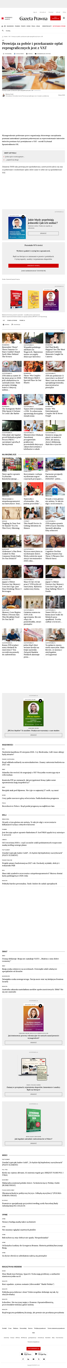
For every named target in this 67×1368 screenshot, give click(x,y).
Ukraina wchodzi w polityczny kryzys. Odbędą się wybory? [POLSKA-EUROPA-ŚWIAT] (32, 1194)
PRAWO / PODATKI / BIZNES (34, 1085)
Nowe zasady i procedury (33, 1136)
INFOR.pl (18, 1337)
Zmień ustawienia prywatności (56, 1328)
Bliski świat (5, 1180)
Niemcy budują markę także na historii (19, 1222)
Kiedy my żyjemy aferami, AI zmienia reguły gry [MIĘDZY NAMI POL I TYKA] (32, 1174)
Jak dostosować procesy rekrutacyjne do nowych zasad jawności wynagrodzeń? (33, 1037)
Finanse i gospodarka (8, 759)
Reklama (15, 1328)
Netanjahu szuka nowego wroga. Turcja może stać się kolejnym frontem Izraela (32, 980)
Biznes (4, 795)
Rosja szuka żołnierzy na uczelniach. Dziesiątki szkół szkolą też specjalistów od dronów (29, 970)
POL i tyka (5, 1169)
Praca (4, 803)
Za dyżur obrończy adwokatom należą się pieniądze (24, 1256)
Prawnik (4, 829)
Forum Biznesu (59, 1337)
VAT (9, 36)
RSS (33, 1333)
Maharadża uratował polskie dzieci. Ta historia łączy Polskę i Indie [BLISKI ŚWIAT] (31, 1184)
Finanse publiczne (7, 860)
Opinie (3, 1218)
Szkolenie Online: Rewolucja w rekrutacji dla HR (33, 1033)
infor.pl (58, 12)
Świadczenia (5, 819)
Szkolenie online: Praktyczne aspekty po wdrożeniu (40, 227)
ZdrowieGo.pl (41, 1337)
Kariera (30, 1328)
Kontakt (4, 1328)
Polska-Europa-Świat (8, 1190)
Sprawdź (43, 233)
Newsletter (48, 1337)
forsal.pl (51, 12)
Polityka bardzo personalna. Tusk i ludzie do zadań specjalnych (29, 883)
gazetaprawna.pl (32, 1337)
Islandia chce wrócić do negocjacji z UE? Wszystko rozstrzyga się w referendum (31, 773)
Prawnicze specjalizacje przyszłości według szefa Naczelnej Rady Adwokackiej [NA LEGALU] (30, 1204)
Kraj (3, 749)
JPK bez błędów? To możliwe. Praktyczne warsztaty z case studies (33, 731)
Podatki (5, 36)
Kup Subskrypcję (55, 18)
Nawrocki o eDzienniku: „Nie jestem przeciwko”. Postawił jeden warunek (32, 501)
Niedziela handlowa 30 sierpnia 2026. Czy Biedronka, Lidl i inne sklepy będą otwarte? (33, 753)
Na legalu (5, 1200)
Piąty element (6, 850)
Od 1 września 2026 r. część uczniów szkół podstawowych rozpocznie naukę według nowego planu (32, 844)
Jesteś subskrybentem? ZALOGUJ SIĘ (33, 271)
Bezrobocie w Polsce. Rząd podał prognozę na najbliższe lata (28, 806)
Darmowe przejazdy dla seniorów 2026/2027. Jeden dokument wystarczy (54, 476)
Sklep (64, 12)
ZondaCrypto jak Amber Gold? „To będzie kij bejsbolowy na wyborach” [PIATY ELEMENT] (32, 854)
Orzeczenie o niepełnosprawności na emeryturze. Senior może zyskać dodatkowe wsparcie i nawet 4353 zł (12, 501)
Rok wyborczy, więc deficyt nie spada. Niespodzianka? (25, 1237)
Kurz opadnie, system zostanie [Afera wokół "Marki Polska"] (28, 1284)
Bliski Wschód (6, 976)
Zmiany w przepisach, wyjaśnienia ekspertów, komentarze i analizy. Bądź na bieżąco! (33, 1088)
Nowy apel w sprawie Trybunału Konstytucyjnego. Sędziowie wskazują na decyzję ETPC (12, 476)
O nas (10, 1328)
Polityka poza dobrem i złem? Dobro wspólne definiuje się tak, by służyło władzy (30, 1293)
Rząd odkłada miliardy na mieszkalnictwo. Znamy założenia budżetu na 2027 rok (33, 763)
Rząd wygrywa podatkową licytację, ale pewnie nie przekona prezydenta (33, 1312)
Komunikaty (23, 1328)
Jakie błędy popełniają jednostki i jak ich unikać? (43, 221)
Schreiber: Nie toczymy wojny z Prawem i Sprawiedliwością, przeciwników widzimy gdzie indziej (28, 1303)
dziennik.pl (43, 12)
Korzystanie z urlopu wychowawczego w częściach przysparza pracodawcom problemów (33, 476)
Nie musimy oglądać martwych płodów (19, 1230)
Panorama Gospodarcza (33, 1342)
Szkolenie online (33, 728)
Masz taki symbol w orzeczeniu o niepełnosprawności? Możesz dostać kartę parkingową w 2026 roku (32, 874)
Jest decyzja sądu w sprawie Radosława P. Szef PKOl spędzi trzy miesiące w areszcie (33, 833)
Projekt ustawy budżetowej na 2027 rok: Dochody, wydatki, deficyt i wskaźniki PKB (30, 864)
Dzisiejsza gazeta (8, 18)
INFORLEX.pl (24, 1337)
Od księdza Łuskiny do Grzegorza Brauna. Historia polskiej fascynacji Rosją (32, 1246)
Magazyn (4, 880)
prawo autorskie (12, 320)
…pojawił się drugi (12, 160)
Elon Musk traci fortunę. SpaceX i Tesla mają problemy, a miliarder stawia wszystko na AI (31, 1275)
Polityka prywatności (40, 1328)
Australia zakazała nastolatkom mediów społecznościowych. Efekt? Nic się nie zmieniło (32, 990)
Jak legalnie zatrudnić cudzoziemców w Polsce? (33, 1139)
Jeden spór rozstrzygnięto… (15, 157)
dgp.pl (35, 12)
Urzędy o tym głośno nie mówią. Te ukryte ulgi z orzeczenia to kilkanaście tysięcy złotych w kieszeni (54, 501)
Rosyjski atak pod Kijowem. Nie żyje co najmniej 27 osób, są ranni (30, 790)
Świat (3, 769)
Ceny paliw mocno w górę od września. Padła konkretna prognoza (30, 798)
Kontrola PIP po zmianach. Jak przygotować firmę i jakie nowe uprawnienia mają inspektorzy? (29, 781)
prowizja (22, 320)
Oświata (4, 839)
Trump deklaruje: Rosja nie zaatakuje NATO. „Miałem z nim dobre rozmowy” (30, 960)
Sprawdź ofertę (33, 266)
